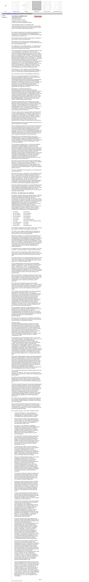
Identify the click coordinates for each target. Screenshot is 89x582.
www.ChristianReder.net (7, 13)
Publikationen (15, 13)
